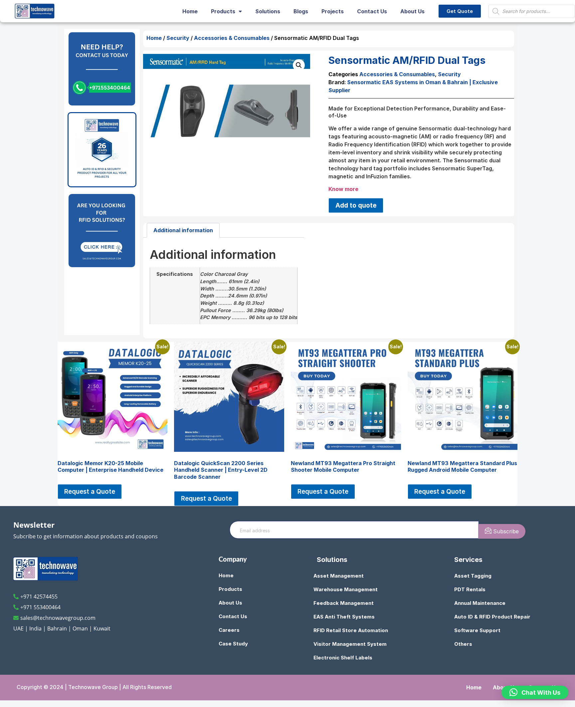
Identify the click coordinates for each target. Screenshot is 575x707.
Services (468, 560)
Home (190, 11)
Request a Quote (89, 491)
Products (223, 11)
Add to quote (356, 205)
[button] (299, 65)
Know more (343, 189)
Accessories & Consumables (232, 38)
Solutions (267, 11)
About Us (412, 11)
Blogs (300, 11)
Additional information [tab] (183, 230)
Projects (332, 11)
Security (177, 38)
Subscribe (505, 531)
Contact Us (372, 11)
